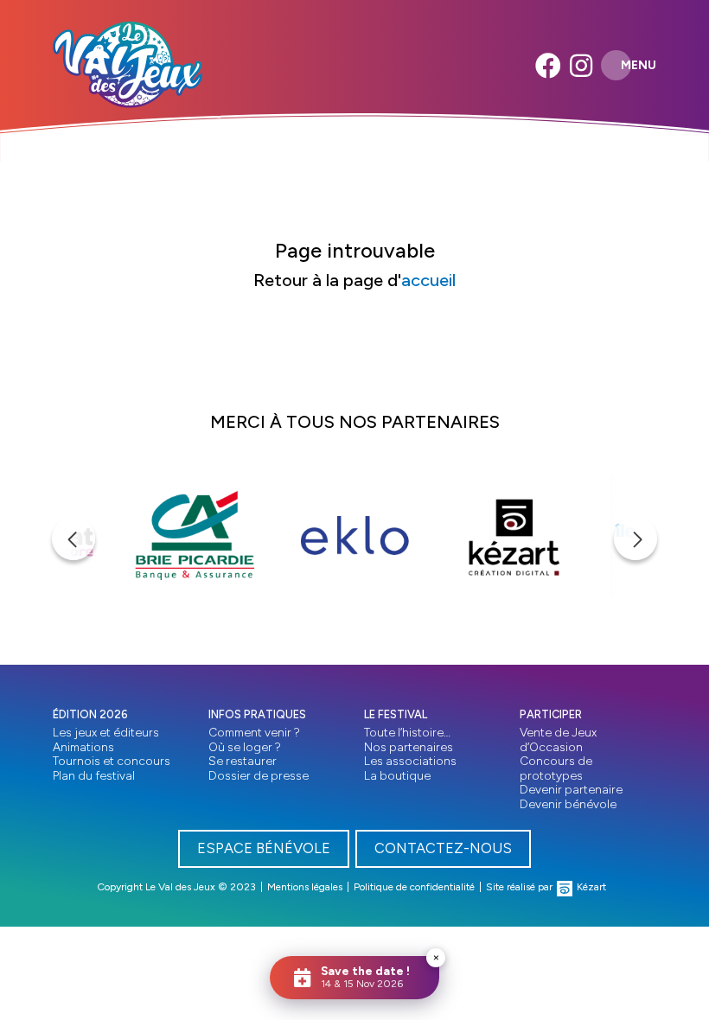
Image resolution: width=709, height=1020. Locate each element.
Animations (83, 747)
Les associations (410, 761)
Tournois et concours (111, 761)
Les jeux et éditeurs (106, 732)
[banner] (127, 65)
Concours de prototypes (556, 768)
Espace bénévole (263, 848)
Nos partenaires (408, 747)
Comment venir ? (254, 732)
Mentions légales (304, 887)
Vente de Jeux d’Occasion (558, 739)
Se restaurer (242, 761)
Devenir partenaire (571, 789)
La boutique (397, 775)
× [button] (436, 957)
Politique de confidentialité (414, 887)
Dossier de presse (258, 775)
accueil (428, 280)
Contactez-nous (443, 848)
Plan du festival (94, 775)
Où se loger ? (244, 747)
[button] (73, 538)
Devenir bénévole (568, 804)
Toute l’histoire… (407, 732)
